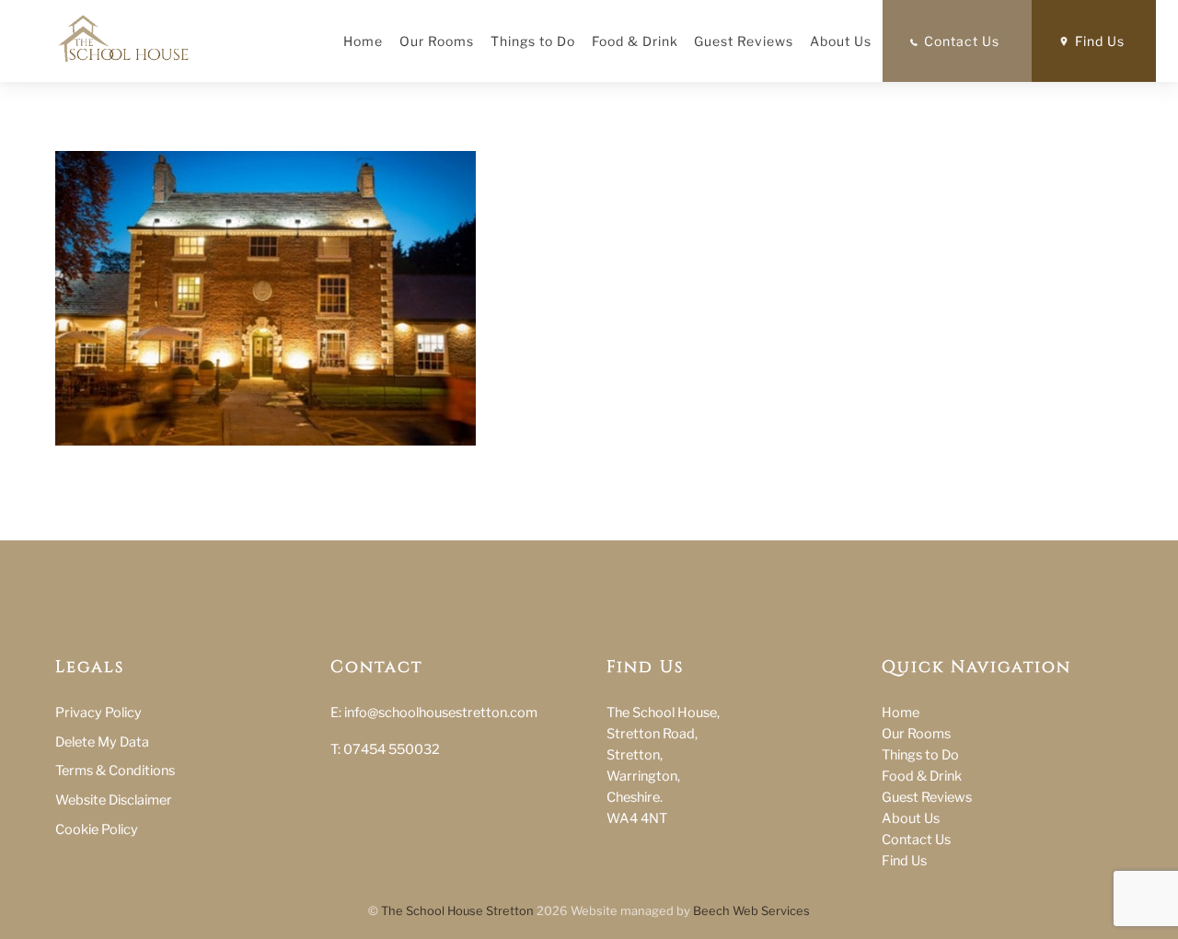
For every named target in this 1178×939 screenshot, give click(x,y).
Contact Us (961, 41)
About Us (841, 41)
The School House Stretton (457, 911)
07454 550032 (391, 749)
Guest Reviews (743, 41)
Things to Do (533, 41)
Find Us (1100, 41)
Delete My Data (102, 742)
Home (363, 41)
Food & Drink (635, 41)
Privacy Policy (98, 712)
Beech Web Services (751, 911)
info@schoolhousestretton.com (440, 712)
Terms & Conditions (115, 770)
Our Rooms (436, 41)
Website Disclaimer (113, 800)
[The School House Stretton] (123, 34)
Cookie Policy (96, 829)
